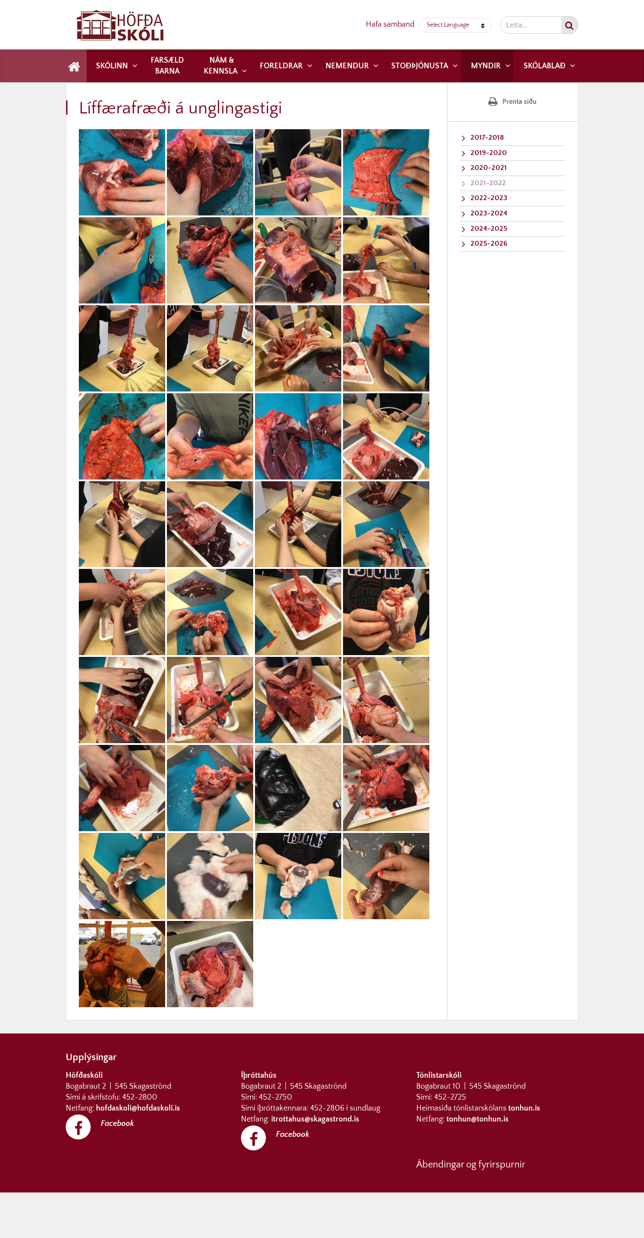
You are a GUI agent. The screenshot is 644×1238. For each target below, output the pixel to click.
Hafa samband (390, 24)
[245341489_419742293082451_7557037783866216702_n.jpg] (122, 876)
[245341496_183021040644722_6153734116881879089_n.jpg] (210, 524)
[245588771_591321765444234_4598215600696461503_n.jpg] (298, 524)
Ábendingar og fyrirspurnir (470, 1164)
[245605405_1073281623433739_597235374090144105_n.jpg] (210, 876)
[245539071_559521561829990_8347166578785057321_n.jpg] (386, 348)
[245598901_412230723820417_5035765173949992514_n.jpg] (122, 612)
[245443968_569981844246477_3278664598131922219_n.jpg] (386, 876)
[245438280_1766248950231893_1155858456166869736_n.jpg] (298, 788)
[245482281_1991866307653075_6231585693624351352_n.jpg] (386, 436)
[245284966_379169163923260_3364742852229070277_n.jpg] (298, 436)
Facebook (117, 1123)
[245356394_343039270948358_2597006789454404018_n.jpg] (298, 260)
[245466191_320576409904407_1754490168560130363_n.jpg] (210, 788)
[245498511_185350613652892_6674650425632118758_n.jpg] (122, 348)
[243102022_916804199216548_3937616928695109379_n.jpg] (386, 788)
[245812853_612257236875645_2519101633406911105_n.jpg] (122, 788)
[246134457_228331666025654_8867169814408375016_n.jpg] (386, 172)
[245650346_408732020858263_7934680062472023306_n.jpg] (298, 172)
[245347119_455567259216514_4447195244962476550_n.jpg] (298, 612)
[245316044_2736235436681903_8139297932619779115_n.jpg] (122, 260)
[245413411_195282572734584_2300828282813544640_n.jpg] (122, 524)
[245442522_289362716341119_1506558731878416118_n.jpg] (386, 700)
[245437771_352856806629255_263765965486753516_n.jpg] (122, 172)
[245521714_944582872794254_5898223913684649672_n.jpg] (210, 700)
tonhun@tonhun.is (477, 1119)
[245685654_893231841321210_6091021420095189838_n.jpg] (210, 260)
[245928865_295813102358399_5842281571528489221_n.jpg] (386, 612)
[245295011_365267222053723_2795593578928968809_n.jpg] (122, 700)
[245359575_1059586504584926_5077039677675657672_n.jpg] (122, 436)
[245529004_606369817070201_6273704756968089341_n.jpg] (210, 612)
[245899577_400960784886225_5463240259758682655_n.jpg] (210, 964)
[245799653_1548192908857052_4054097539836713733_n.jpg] (122, 964)
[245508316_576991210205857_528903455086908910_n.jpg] (210, 172)
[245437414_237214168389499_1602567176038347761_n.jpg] (210, 436)
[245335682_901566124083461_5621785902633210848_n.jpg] (386, 260)
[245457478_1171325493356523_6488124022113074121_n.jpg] (298, 700)
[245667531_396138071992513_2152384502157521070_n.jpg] (386, 524)
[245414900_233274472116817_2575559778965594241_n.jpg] (210, 348)
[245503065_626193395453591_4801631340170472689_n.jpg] (298, 348)
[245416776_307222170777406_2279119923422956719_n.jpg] (298, 876)
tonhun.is (524, 1108)
